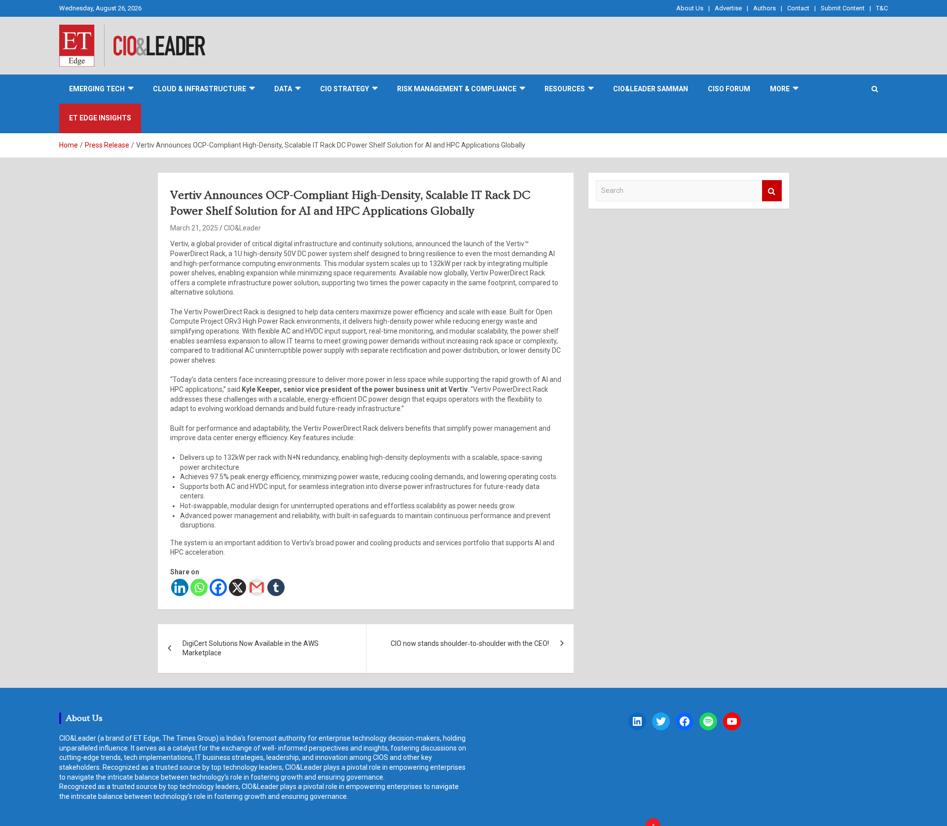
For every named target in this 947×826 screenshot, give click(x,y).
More (780, 89)
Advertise (728, 8)
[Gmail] (256, 587)
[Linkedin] (179, 587)
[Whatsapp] (199, 587)
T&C (882, 8)
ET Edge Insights (100, 118)
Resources (565, 89)
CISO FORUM (729, 89)
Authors (764, 8)
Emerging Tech (97, 89)
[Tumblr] (276, 587)
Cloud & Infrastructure (199, 89)
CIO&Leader (242, 228)
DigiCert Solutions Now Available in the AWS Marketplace (250, 648)
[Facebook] (218, 587)
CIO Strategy (344, 89)
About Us (689, 8)
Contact (798, 8)
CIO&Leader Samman (650, 89)
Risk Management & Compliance (456, 89)
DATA (283, 89)
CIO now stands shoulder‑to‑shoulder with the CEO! (470, 643)
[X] (237, 587)
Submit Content (843, 8)
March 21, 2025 (194, 228)
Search (772, 190)
